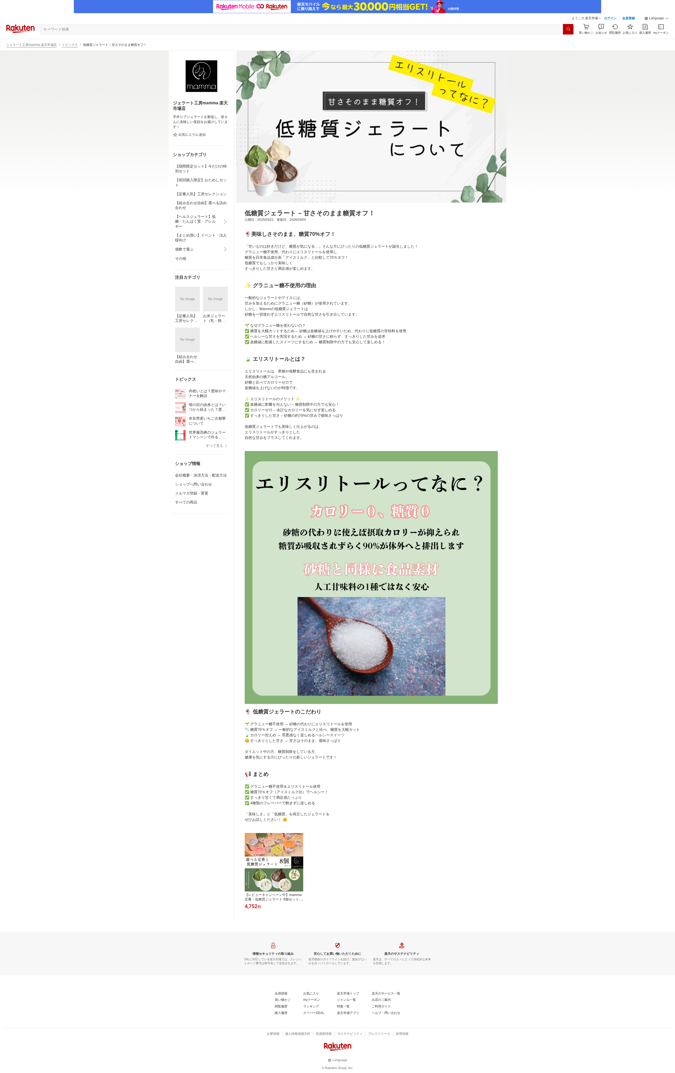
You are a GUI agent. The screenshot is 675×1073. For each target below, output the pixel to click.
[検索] (568, 29)
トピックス (70, 45)
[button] (656, 18)
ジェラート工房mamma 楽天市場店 (31, 45)
